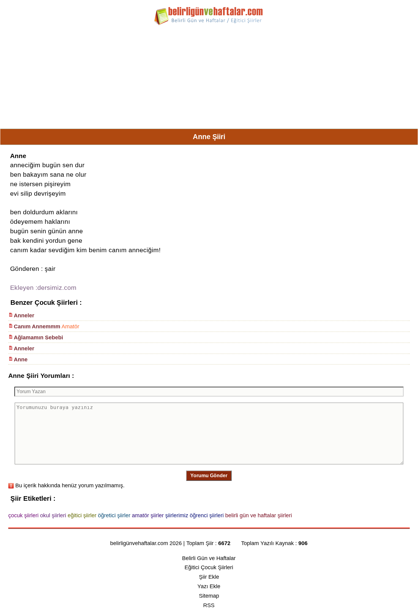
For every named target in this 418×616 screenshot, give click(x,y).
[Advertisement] (209, 79)
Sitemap (209, 596)
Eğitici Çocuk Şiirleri (209, 567)
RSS (209, 605)
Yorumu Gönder (208, 475)
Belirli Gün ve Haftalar (209, 558)
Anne (21, 359)
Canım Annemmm (37, 326)
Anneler (24, 315)
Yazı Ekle (208, 586)
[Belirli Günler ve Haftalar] (209, 24)
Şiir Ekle (209, 577)
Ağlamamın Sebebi (38, 337)
